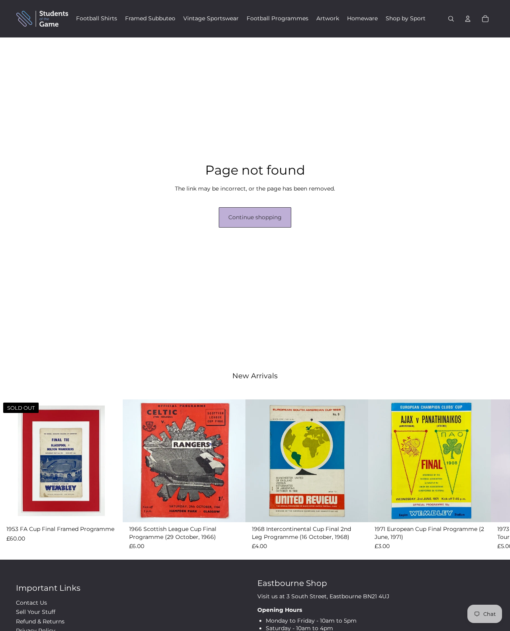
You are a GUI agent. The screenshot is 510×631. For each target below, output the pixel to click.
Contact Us (31, 602)
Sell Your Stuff (35, 611)
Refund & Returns (40, 621)
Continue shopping (255, 217)
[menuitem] (96, 19)
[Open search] (451, 19)
